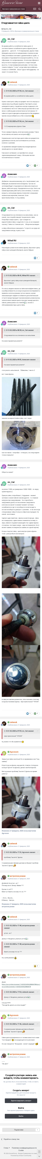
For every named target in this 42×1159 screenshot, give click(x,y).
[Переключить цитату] (5, 91)
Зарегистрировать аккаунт (21, 1101)
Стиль (6, 1148)
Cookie (21, 1150)
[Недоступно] (21, 396)
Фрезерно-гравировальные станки (27, 31)
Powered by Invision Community (21, 1155)
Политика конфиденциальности (24, 1148)
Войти (21, 1116)
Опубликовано (19, 42)
